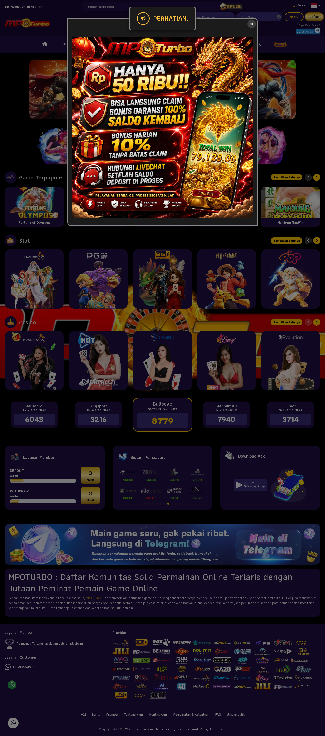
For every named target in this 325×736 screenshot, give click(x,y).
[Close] (251, 24)
